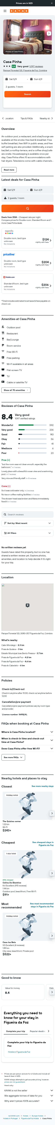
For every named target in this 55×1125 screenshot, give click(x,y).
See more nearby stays (43, 786)
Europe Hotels (37, 1116)
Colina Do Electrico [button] (12, 882)
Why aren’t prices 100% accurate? (21, 1100)
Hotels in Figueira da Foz (19, 1052)
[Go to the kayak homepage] (19, 11)
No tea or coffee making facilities (20, 494)
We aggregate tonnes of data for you (23, 1095)
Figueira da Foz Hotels (30, 1118)
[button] (52, 3)
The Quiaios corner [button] (12, 821)
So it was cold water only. (17, 490)
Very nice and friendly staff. (18, 478)
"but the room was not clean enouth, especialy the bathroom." (24, 466)
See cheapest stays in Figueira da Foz (43, 843)
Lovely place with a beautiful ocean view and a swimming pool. (27, 472)
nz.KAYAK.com (14, 1116)
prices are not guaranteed (14, 1082)
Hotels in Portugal (10, 1118)
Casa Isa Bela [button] (9, 942)
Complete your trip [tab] (15, 1031)
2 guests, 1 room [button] (14, 86)
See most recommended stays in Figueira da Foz (42, 905)
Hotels (25, 1116)
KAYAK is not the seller (15, 1090)
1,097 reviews (36, 66)
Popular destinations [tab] (40, 1031)
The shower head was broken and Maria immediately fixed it (25, 500)
